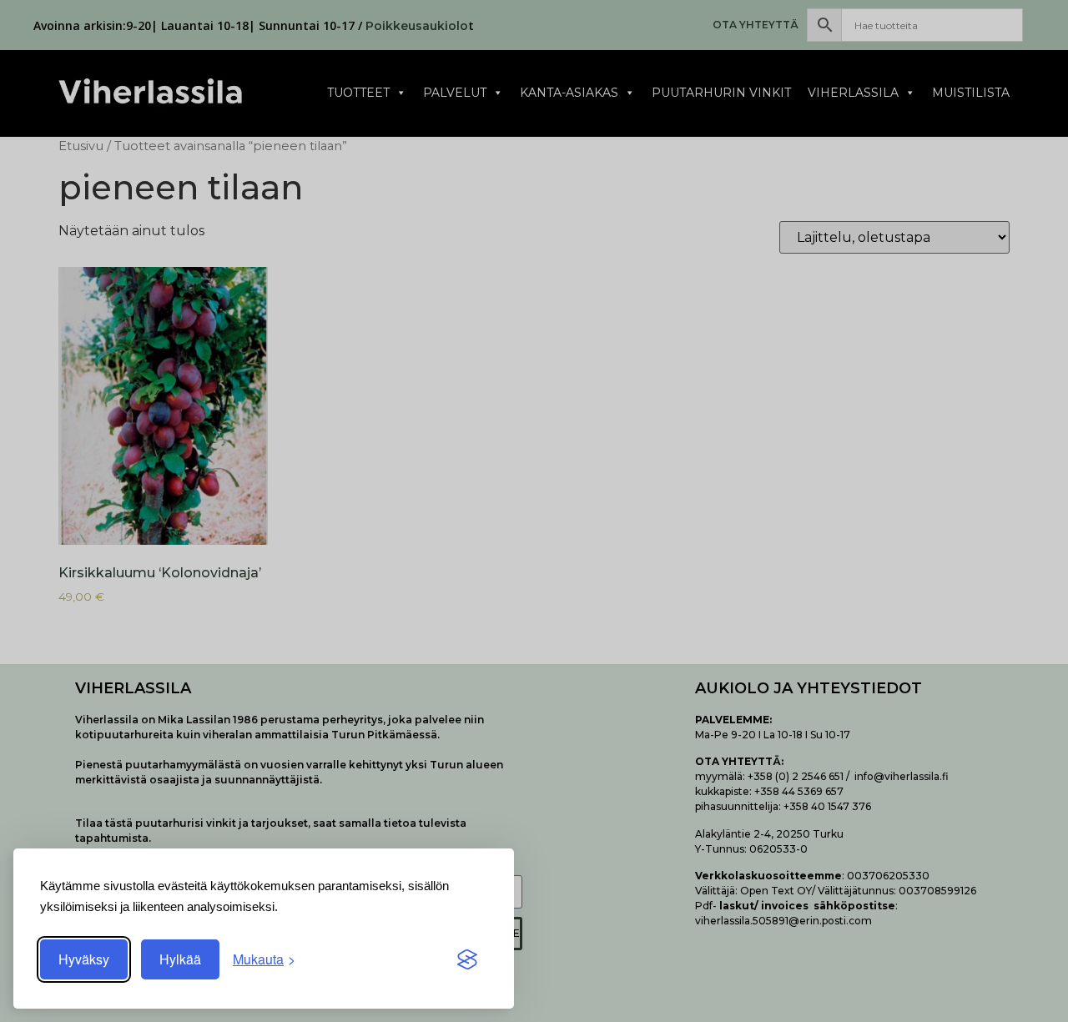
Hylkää (180, 959)
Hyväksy (83, 959)
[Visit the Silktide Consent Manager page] (467, 959)
